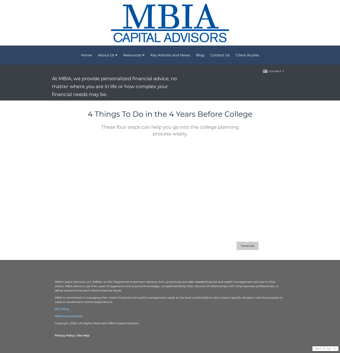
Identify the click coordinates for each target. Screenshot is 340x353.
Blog (200, 55)
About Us (106, 55)
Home (86, 55)
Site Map (83, 335)
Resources (132, 55)
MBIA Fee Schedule (69, 316)
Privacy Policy (64, 335)
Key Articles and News (170, 55)
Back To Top (323, 348)
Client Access (247, 55)
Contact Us (220, 55)
